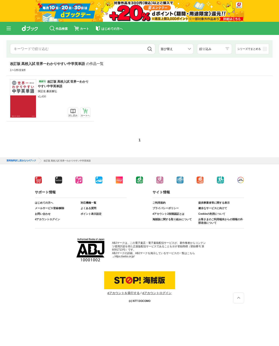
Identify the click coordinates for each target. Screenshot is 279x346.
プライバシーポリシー (166, 208)
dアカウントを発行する (123, 293)
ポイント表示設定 (91, 213)
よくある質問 (88, 208)
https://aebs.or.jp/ (124, 256)
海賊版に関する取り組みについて (172, 219)
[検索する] (150, 49)
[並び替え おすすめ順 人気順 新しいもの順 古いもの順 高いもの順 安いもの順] (176, 49)
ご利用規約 (159, 202)
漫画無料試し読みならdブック (21, 160)
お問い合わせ (43, 213)
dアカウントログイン (47, 219)
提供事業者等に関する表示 (214, 202)
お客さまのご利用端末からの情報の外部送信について (220, 221)
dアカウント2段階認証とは (168, 213)
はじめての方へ (44, 202)
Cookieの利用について (211, 213)
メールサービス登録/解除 (49, 208)
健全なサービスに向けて (212, 208)
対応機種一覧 (88, 202)
